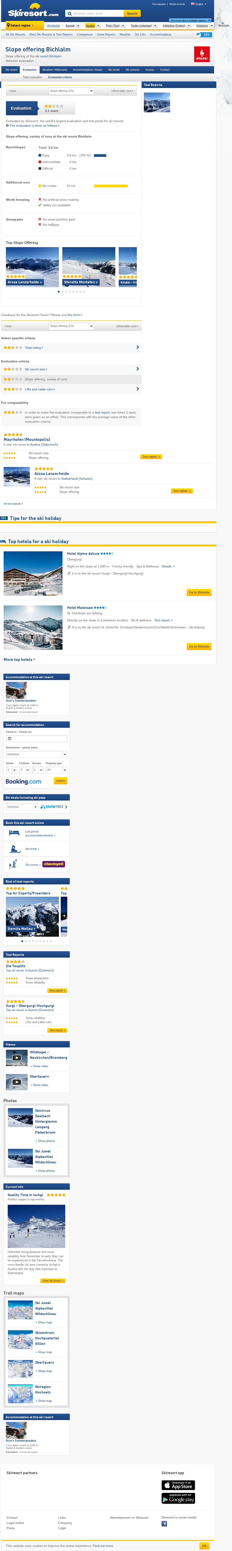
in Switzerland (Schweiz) (75, 478)
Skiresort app (173, 1473)
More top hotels (18, 660)
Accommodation (160, 34)
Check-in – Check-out (19, 732)
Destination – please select (22, 747)
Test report (150, 456)
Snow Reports (106, 34)
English (199, 4)
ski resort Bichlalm (48, 56)
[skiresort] (31, 11)
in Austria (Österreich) (42, 444)
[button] (23, 782)
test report (102, 412)
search (60, 781)
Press (11, 1528)
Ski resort (11, 69)
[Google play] (178, 1503)
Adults (10, 763)
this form (74, 315)
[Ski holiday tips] (203, 34)
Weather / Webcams (54, 69)
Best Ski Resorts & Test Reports (51, 34)
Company (65, 1523)
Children (24, 763)
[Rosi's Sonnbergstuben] (16, 690)
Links (62, 1517)
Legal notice (15, 1523)
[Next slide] (133, 267)
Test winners (159, 4)
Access (149, 69)
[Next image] (64, 915)
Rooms (36, 763)
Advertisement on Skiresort (129, 1517)
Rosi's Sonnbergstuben (21, 700)
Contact (165, 69)
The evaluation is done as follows (33, 125)
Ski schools (133, 69)
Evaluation (29, 69)
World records (177, 4)
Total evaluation (32, 77)
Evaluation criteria (60, 77)
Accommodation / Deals (87, 69)
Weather (125, 34)
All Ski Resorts (15, 34)
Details (167, 566)
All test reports (12, 503)
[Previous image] (9, 915)
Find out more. (103, 1546)
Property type (54, 763)
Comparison (85, 34)
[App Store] (178, 1490)
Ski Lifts (140, 34)
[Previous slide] (9, 267)
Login (62, 1528)
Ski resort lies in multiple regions (188, 20)
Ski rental (114, 69)
